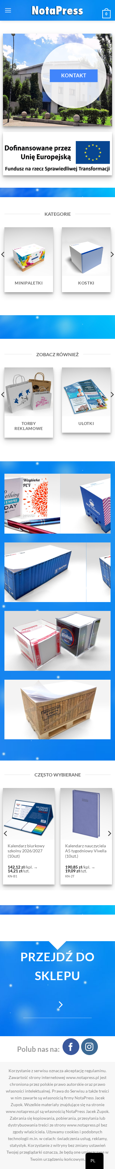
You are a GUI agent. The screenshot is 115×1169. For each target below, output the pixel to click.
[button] (8, 10)
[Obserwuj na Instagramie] (89, 1046)
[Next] (109, 833)
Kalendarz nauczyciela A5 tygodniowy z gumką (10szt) (86, 851)
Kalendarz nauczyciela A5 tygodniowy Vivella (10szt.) (29, 851)
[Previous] (5, 833)
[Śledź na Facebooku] (71, 1046)
